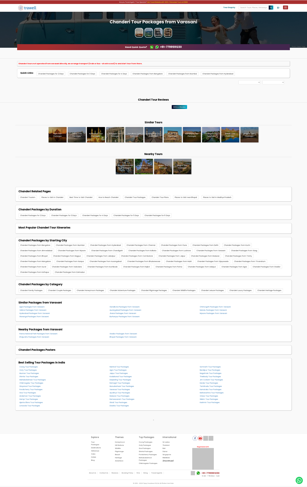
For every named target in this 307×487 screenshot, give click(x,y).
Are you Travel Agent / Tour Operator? (133, 2)
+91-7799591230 (210, 473)
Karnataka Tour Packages (210, 389)
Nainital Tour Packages (119, 367)
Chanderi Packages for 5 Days (126, 215)
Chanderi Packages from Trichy (238, 256)
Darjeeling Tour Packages (120, 380)
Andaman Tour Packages (30, 396)
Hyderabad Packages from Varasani (34, 313)
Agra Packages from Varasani (31, 307)
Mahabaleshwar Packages (145, 459)
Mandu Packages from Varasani (213, 310)
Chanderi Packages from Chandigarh (107, 250)
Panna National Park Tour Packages (124, 166)
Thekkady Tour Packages (210, 376)
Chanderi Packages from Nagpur (67, 256)
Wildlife (118, 448)
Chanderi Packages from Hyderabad (217, 74)
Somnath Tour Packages (210, 367)
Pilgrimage (119, 451)
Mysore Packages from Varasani (213, 313)
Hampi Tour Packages (28, 399)
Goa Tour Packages (27, 393)
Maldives (166, 458)
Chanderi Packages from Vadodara (67, 267)
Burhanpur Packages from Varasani (124, 316)
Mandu (230, 134)
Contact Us (104, 473)
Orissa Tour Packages (209, 396)
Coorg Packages (145, 442)
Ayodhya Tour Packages (120, 393)
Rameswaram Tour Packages (122, 399)
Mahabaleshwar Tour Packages (32, 380)
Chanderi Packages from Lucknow (176, 250)
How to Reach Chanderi (108, 197)
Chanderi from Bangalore (158, 32)
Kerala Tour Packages (209, 383)
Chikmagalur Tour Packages (31, 383)
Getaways (95, 451)
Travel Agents (156, 473)
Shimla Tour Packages (28, 376)
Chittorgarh (211, 134)
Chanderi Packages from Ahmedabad (36, 250)
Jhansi (172, 134)
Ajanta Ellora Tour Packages (31, 402)
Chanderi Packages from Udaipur (202, 267)
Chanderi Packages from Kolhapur (34, 272)
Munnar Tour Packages (29, 373)
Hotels (93, 457)
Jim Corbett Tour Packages (211, 380)
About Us (92, 473)
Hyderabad (96, 134)
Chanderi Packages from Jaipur (172, 256)
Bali (164, 448)
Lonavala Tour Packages (29, 405)
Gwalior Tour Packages (163, 166)
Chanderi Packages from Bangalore (148, 74)
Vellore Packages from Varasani (32, 310)
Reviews (115, 473)
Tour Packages (95, 443)
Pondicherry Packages (148, 454)
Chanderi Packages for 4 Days (114, 74)
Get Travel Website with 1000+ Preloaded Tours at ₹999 (167, 2)
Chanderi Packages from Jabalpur (100, 256)
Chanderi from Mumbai (168, 32)
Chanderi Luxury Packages (240, 290)
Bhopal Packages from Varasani (123, 337)
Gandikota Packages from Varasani (124, 307)
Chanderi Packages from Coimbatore (137, 256)
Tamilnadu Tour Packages (211, 386)
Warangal (115, 134)
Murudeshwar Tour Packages (122, 386)
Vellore (77, 134)
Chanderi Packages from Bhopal (33, 256)
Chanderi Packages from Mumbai (182, 74)
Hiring (145, 473)
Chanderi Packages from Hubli (179, 261)
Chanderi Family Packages (31, 290)
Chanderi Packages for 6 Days (157, 215)
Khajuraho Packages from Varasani (34, 337)
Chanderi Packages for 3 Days (82, 74)
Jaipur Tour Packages (119, 373)
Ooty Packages (145, 445)
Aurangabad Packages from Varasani (125, 310)
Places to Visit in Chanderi (52, 197)
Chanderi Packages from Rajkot (136, 267)
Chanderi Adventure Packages (123, 290)
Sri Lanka (166, 442)
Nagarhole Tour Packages (210, 373)
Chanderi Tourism (27, 197)
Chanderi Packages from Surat (33, 267)
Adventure (119, 461)
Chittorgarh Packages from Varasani (215, 307)
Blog (93, 460)
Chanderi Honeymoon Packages (90, 290)
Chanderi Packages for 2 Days (51, 74)
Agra (57, 134)
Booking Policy (127, 473)
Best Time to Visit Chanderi (81, 197)
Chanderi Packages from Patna (169, 267)
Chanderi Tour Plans (160, 197)
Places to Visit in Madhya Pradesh (217, 197)
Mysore (249, 134)
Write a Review (179, 107)
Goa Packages (145, 448)
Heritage (118, 458)
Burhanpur (191, 134)
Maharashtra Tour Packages (212, 393)
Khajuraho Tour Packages (143, 166)
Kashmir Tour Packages (210, 402)
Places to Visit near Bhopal (186, 197)
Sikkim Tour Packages (209, 399)
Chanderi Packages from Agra (234, 267)
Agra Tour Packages (118, 370)
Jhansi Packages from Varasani (123, 313)
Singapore (167, 454)
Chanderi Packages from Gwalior (266, 267)
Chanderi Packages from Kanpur (70, 261)
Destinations (96, 448)
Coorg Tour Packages (28, 367)
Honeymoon (120, 442)
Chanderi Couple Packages (59, 290)
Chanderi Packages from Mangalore (35, 261)
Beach (117, 454)
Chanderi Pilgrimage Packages (154, 290)
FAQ (138, 473)
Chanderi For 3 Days (149, 32)
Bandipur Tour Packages (210, 370)
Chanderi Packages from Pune (174, 245)
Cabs (93, 454)
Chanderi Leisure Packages (212, 290)
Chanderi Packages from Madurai (205, 256)
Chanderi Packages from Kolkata (142, 250)
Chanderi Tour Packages (135, 197)
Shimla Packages (146, 451)
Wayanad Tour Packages (30, 386)
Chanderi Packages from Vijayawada (212, 261)
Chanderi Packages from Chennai (141, 245)
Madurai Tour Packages (119, 396)
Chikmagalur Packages (148, 463)
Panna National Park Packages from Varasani (38, 334)
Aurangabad (153, 134)
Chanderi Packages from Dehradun (70, 272)
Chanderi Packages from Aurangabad (106, 261)
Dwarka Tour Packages (119, 405)
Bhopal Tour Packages (182, 166)
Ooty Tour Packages (28, 370)
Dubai (165, 451)
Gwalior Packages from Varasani (123, 334)
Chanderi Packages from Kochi (237, 245)
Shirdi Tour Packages (118, 402)
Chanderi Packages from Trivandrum (250, 261)
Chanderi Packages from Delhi (205, 245)
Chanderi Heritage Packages (269, 290)
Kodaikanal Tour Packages (121, 376)
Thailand (166, 445)
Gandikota (134, 134)
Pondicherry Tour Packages (31, 389)
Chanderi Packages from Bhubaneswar (143, 261)
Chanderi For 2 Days (139, 32)
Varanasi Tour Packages (120, 389)
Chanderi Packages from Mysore (72, 250)
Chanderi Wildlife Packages (183, 290)
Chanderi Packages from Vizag (244, 250)
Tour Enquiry (229, 7)
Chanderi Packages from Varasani (210, 250)
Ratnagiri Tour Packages (120, 383)
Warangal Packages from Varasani (34, 316)
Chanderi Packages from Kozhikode (102, 267)
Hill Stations (119, 445)
